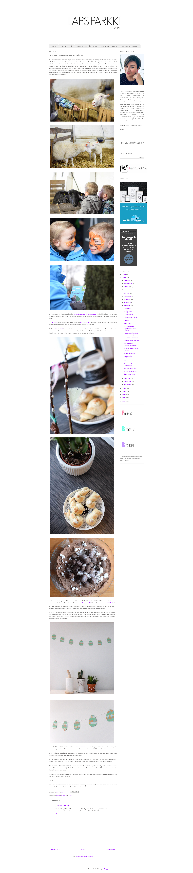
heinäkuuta (127, 296)
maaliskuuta (128, 378)
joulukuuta (127, 280)
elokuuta (127, 293)
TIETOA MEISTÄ (66, 46)
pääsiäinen (64, 795)
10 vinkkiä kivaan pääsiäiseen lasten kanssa (130, 328)
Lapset (58, 795)
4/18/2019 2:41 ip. (64, 806)
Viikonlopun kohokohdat (131, 341)
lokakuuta (127, 287)
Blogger (106, 869)
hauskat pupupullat (85, 603)
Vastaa (56, 814)
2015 (124, 398)
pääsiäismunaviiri (80, 747)
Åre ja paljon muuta (129, 374)
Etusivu (83, 849)
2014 (124, 401)
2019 (124, 278)
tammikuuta (128, 384)
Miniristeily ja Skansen (130, 318)
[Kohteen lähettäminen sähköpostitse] (71, 792)
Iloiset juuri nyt (128, 361)
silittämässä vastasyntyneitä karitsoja (85, 314)
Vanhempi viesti (110, 849)
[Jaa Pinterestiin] (78, 792)
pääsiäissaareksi (85, 322)
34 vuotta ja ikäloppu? (130, 371)
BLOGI (54, 46)
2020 (124, 274)
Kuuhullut (126, 320)
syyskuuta (127, 290)
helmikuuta (127, 381)
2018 (124, 388)
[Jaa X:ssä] (74, 792)
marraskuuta (128, 283)
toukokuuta (127, 302)
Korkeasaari (54, 322)
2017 (124, 392)
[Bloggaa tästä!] (73, 792)
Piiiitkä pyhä (127, 323)
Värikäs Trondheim (129, 353)
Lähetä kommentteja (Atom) (84, 856)
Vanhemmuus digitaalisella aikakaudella (128, 313)
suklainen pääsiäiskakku (107, 603)
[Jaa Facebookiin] (76, 792)
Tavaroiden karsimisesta (131, 338)
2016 (124, 395)
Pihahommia (127, 308)
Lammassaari (59, 329)
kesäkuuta (127, 299)
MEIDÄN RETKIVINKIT (130, 46)
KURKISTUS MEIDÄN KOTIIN (87, 46)
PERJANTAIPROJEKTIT (109, 46)
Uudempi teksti (55, 849)
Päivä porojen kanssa (130, 368)
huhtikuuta (127, 305)
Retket (70, 795)
